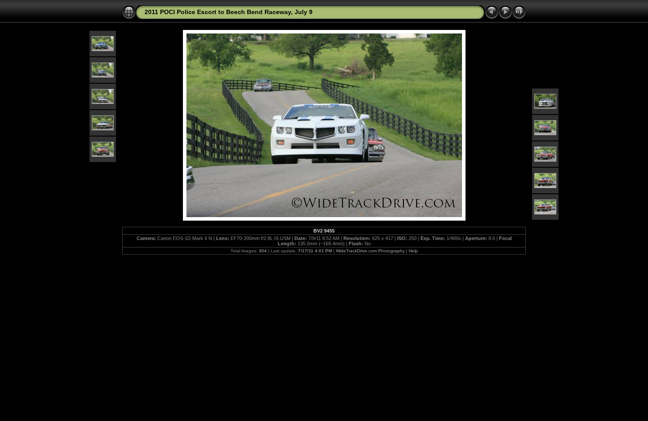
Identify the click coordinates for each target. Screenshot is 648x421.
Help (413, 250)
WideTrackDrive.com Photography (370, 250)
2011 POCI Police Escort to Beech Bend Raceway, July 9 (229, 11)
